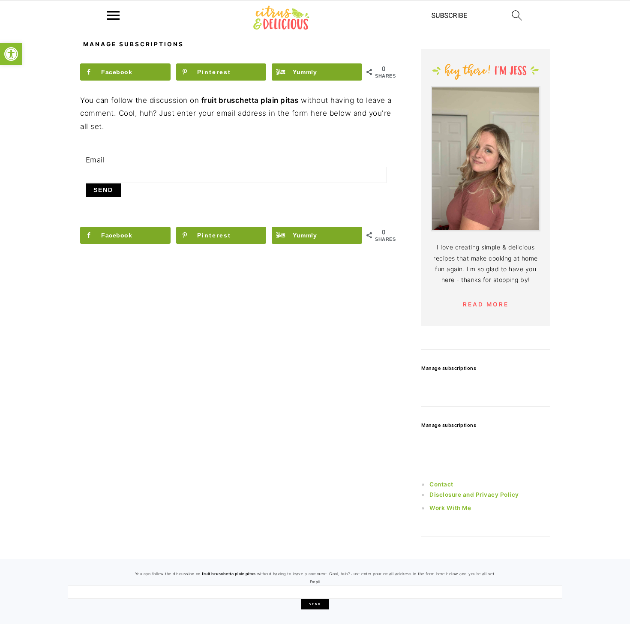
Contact (441, 484)
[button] (11, 54)
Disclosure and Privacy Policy (474, 494)
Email (95, 160)
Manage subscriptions (448, 368)
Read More (486, 304)
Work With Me (450, 507)
